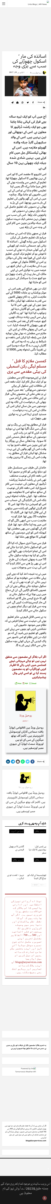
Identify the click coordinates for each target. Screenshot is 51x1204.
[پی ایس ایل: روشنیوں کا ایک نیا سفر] (36, 836)
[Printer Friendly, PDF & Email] (25, 683)
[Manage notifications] (44, 1198)
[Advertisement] (25, 29)
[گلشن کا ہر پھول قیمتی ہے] (14, 836)
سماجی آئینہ (16, 831)
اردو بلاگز (40, 831)
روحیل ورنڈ (25, 715)
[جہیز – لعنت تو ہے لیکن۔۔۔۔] (14, 864)
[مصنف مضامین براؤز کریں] (25, 777)
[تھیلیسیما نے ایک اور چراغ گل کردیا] (36, 864)
